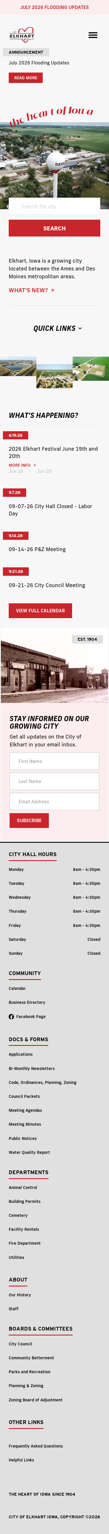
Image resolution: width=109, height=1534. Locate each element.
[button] (93, 35)
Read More (25, 77)
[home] (22, 35)
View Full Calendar (40, 610)
